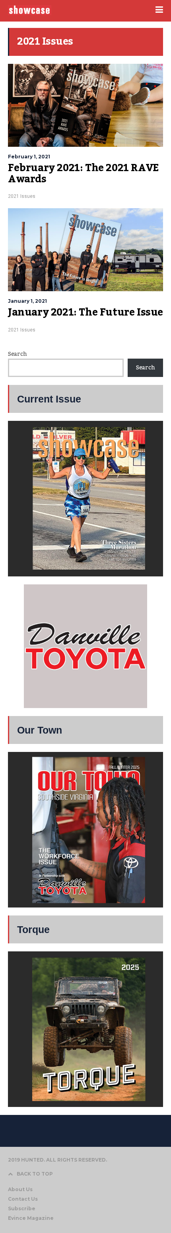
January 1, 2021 (27, 301)
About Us (20, 1189)
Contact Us (23, 1199)
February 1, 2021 (29, 157)
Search (17, 354)
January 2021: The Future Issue (85, 312)
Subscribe (21, 1208)
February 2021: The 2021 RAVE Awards (83, 173)
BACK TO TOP (35, 1174)
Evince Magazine (31, 1218)
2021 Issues (21, 196)
